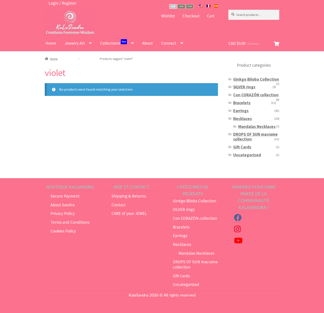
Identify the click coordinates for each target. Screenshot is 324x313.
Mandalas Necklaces (257, 126)
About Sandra (62, 204)
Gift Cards (242, 147)
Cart (210, 15)
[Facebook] (238, 218)
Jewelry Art (75, 43)
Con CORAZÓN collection (256, 94)
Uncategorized (247, 154)
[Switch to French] (208, 6)
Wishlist (168, 15)
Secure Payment (65, 196)
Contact (119, 204)
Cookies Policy (63, 231)
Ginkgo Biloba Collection (256, 79)
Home (50, 43)
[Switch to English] (201, 6)
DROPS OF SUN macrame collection (255, 137)
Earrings (241, 110)
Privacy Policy (62, 213)
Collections (113, 43)
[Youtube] (238, 241)
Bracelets (242, 102)
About (147, 43)
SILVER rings (244, 87)
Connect (168, 43)
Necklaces (242, 118)
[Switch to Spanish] (216, 6)
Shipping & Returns (129, 196)
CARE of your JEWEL (129, 213)
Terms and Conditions (69, 222)
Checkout (191, 15)
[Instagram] (237, 230)
